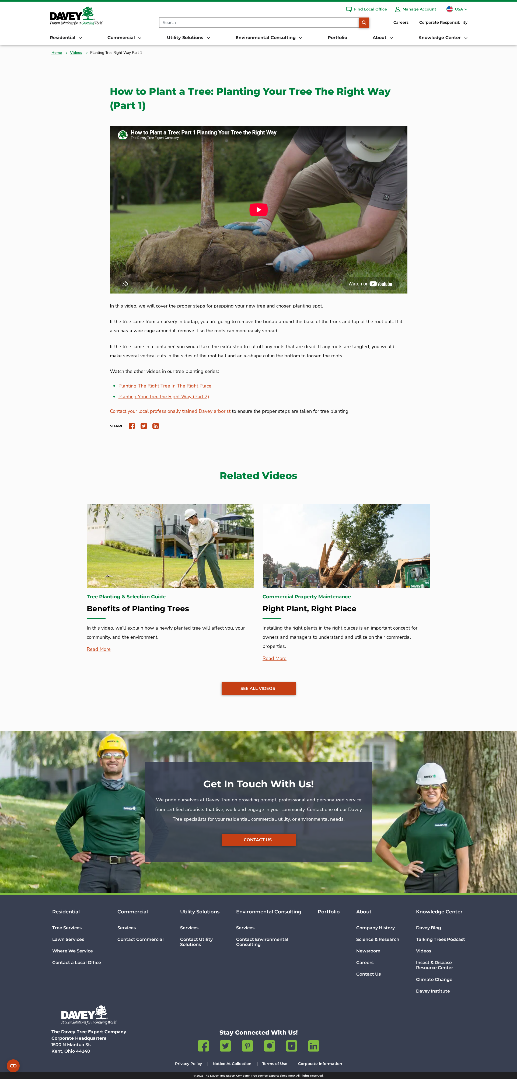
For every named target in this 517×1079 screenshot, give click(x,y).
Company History (375, 927)
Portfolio (337, 37)
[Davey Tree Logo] (88, 1015)
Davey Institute (433, 991)
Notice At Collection (232, 1063)
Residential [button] (63, 37)
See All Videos (257, 689)
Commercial (132, 912)
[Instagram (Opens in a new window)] (269, 1047)
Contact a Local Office (76, 962)
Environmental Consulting (268, 912)
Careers (400, 22)
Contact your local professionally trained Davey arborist (170, 411)
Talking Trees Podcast (440, 939)
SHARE (116, 426)
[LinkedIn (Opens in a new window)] (313, 1047)
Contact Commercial (140, 939)
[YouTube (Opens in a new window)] (291, 1047)
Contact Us (258, 840)
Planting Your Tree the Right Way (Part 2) (163, 396)
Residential (66, 912)
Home (56, 52)
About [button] (380, 37)
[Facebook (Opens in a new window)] (203, 1047)
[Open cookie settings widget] (13, 1065)
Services (126, 927)
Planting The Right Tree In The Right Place (164, 386)
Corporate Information (320, 1063)
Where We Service (72, 951)
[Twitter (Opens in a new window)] (225, 1047)
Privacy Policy (188, 1063)
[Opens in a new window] (130, 426)
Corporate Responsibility (443, 22)
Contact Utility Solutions (196, 942)
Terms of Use (274, 1063)
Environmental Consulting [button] (266, 37)
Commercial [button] (121, 37)
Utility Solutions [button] (186, 37)
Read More (99, 649)
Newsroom (368, 951)
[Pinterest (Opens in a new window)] (247, 1047)
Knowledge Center (439, 912)
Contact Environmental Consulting (262, 942)
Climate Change (434, 979)
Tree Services (67, 927)
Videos (76, 52)
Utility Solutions (199, 912)
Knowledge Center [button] (440, 37)
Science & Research (377, 939)
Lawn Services (68, 939)
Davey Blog (428, 927)
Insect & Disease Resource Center (434, 965)
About (364, 912)
